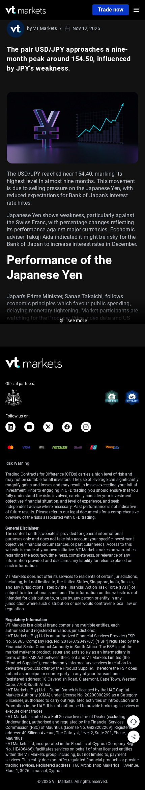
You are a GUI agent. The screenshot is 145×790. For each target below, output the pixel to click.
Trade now (110, 9)
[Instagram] (86, 427)
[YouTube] (29, 427)
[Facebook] (67, 427)
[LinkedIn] (10, 427)
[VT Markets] (25, 10)
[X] (48, 427)
